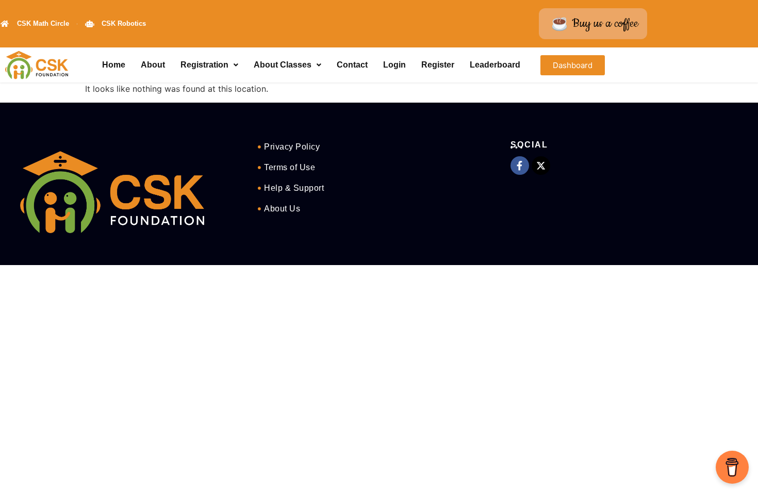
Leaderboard (495, 64)
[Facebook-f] (519, 165)
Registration (204, 64)
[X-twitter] (541, 165)
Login (394, 64)
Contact (352, 64)
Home (113, 64)
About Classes (282, 64)
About (153, 64)
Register (437, 64)
